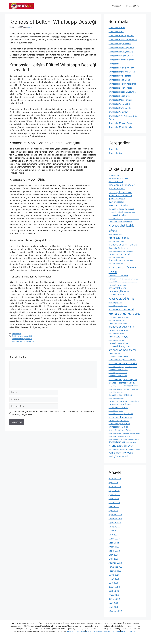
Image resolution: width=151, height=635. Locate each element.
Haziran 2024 (115, 523)
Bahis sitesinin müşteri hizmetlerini (25, 336)
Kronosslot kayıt (118, 336)
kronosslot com (115, 279)
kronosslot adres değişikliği (121, 209)
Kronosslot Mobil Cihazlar (121, 127)
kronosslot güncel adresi (118, 317)
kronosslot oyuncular (131, 367)
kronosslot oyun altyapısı (116, 367)
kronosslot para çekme (118, 376)
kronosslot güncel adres (124, 313)
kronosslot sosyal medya (116, 392)
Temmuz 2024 (115, 519)
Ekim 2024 (114, 506)
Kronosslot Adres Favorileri (121, 60)
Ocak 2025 (114, 498)
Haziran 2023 (115, 571)
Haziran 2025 (115, 486)
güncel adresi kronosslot (120, 195)
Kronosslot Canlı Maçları (120, 108)
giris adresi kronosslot (122, 184)
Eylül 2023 (113, 559)
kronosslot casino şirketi (118, 276)
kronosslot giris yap (116, 294)
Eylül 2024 (113, 510)
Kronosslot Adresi (117, 27)
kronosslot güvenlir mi (121, 326)
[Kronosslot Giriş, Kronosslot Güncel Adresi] (21, 6)
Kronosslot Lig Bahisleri (120, 44)
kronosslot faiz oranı (115, 282)
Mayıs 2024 (114, 527)
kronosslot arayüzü (129, 212)
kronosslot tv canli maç (120, 404)
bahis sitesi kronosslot (119, 178)
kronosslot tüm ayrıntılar (116, 411)
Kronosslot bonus (119, 237)
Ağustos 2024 (115, 515)
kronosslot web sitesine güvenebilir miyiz (121, 414)
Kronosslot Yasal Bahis (119, 104)
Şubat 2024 (114, 539)
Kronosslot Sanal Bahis (119, 80)
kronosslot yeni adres (119, 420)
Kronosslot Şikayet (121, 445)
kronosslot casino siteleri (116, 263)
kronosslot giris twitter (119, 291)
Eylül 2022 (113, 607)
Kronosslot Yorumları (118, 112)
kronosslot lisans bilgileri (118, 343)
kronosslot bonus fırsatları (116, 241)
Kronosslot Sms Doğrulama (121, 35)
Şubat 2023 (114, 587)
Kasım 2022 (114, 599)
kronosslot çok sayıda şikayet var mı (119, 436)
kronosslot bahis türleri (115, 234)
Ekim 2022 (113, 603)
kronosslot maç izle (119, 346)
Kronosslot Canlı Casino (118, 248)
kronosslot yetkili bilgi (115, 433)
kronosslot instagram (118, 330)
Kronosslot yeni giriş (118, 427)
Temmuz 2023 (115, 567)
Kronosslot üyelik (117, 442)
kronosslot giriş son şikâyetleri (118, 306)
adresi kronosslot (116, 175)
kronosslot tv (134, 401)
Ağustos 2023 (115, 563)
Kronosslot (116, 6)
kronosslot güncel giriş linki (117, 320)
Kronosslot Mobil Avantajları (122, 72)
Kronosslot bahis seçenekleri (120, 222)
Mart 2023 (114, 583)
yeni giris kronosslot (119, 456)
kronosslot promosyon (123, 379)
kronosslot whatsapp (121, 417)
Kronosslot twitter (118, 407)
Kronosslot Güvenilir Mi (118, 323)
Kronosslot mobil (115, 353)
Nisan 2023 (114, 579)
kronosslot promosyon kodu (122, 382)
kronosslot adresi (116, 212)
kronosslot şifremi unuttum (116, 449)
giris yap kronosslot (120, 192)
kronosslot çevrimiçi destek (131, 433)
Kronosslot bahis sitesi (122, 228)
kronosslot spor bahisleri (120, 395)
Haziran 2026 (115, 478)
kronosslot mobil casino (118, 357)
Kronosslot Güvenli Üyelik (121, 56)
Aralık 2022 (114, 595)
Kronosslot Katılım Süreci (120, 96)
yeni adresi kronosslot (121, 452)
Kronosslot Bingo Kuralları (22, 339)
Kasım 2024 (114, 502)
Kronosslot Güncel (121, 309)
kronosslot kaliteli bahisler (116, 333)
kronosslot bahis (117, 215)
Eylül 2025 (113, 482)
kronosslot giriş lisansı (115, 303)
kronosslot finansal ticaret (129, 282)
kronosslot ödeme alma (115, 439)
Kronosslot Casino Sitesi (122, 269)
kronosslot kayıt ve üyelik (116, 340)
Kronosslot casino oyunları (121, 260)
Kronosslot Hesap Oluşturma (122, 92)
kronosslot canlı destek (119, 254)
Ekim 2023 (114, 555)
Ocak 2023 (114, 591)
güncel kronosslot (117, 198)
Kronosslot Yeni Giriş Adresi (120, 430)
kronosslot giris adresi (117, 285)
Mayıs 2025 (114, 490)
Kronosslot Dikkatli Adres (120, 88)
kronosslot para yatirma (118, 370)
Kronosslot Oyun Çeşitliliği (121, 52)
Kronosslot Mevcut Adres (120, 123)
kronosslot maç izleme (123, 350)
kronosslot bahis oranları (131, 219)
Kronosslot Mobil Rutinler (120, 100)
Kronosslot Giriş (132, 6)
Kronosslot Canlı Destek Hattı (23, 341)
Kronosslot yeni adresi (119, 423)
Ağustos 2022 (115, 611)
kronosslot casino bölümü (116, 257)
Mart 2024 (114, 535)
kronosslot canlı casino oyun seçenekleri (121, 251)
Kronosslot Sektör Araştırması (123, 39)
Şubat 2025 (114, 494)
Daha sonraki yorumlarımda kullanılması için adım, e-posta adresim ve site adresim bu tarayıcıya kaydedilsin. (53, 413)
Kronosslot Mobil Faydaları (121, 48)
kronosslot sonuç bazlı (115, 389)
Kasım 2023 (114, 551)
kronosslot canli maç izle (123, 244)
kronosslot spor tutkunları (116, 398)
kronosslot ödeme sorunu (131, 439)
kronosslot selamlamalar (116, 386)
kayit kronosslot (116, 202)
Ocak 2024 (114, 543)
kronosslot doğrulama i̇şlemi (130, 279)
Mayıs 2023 (114, 575)
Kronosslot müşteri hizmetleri (122, 359)
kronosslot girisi (117, 288)
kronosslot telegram (118, 401)
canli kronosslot (116, 181)
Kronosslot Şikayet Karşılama (122, 84)
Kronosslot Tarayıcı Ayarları (121, 68)
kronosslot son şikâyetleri (130, 389)
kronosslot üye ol (131, 442)
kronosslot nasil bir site (123, 363)
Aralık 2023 (114, 547)
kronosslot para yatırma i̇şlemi (118, 373)
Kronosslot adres (119, 205)
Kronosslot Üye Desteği (120, 76)
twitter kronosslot (133, 449)
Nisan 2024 (114, 531)
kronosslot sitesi (131, 386)
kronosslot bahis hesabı (116, 219)
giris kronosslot (117, 188)
